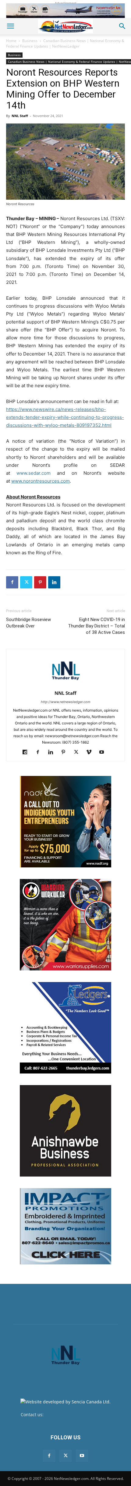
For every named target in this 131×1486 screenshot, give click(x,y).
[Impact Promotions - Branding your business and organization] (65, 1226)
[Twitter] (26, 582)
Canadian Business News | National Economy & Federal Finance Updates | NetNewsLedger (65, 43)
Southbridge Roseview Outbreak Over (28, 623)
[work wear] (65, 924)
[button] (10, 26)
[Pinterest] (40, 582)
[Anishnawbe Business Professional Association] (65, 1131)
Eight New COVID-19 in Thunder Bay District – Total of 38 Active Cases (96, 626)
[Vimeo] (91, 752)
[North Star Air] (65, 10)
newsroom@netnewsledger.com (77, 1414)
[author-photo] (65, 684)
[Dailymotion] (27, 752)
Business (29, 40)
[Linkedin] (54, 582)
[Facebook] (12, 582)
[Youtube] (104, 752)
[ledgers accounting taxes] (65, 1027)
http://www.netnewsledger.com (65, 702)
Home (11, 40)
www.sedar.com (33, 473)
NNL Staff (20, 115)
